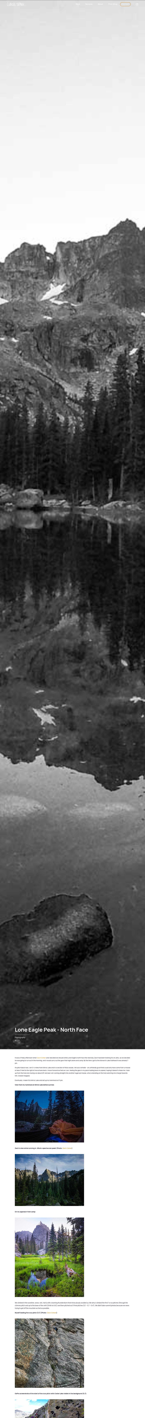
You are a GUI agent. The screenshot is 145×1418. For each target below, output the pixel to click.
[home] (15, 4)
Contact (125, 4)
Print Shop (112, 4)
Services (88, 4)
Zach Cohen (41, 1058)
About (100, 4)
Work (78, 4)
